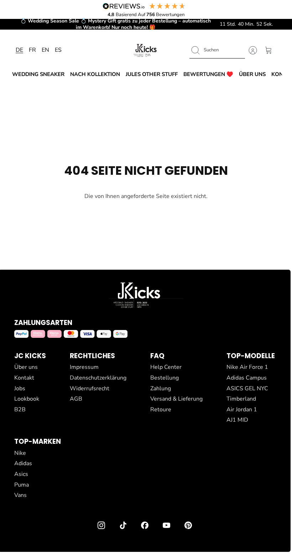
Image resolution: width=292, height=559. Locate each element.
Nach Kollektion (95, 74)
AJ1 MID (237, 420)
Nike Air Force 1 (247, 367)
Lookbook (26, 399)
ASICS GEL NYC (247, 388)
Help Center (166, 367)
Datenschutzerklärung (98, 378)
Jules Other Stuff (152, 74)
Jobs (19, 388)
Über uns (252, 74)
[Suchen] (195, 50)
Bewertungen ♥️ (208, 74)
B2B (20, 409)
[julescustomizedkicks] (146, 50)
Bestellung (164, 378)
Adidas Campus (246, 378)
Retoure (160, 409)
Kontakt (24, 378)
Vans (20, 495)
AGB (76, 399)
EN (45, 50)
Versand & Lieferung (176, 399)
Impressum (84, 367)
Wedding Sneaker (38, 74)
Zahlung (160, 388)
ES (58, 50)
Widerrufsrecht (89, 388)
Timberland (241, 399)
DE (19, 50)
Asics (21, 474)
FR (32, 50)
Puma (21, 485)
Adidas (23, 463)
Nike (20, 453)
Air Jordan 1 (241, 409)
